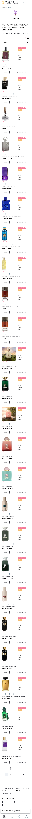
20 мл (7, 93)
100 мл (3, 63)
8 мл (7, 243)
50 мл (3, 393)
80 (24, 774)
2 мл (3, 243)
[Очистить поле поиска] (28, 2)
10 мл (7, 603)
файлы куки (14, 810)
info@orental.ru (7, 793)
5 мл (3, 93)
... (14, 93)
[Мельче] (28, 37)
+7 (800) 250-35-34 (22, 788)
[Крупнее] (25, 37)
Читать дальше (7, 29)
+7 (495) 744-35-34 (8, 788)
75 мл (3, 183)
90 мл (3, 123)
